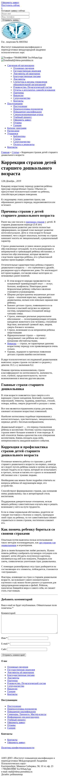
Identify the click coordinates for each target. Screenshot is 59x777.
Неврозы (11, 343)
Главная (5, 152)
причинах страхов (35, 222)
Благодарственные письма (27, 76)
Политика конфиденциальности (17, 747)
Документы (19, 79)
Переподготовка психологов (28, 109)
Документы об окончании (26, 73)
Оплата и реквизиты (23, 144)
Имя (4, 638)
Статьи (17, 139)
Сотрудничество (21, 98)
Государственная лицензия (27, 71)
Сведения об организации (20, 65)
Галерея (17, 125)
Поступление (20, 106)
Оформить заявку (10, 2)
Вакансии (18, 95)
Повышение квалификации (27, 111)
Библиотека (19, 136)
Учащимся (12, 133)
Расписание (13, 131)
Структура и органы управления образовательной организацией (30, 83)
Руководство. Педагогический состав (32, 87)
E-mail (5, 643)
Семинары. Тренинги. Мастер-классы (26, 714)
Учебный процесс (22, 117)
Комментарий (8, 613)
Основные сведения (23, 68)
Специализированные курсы (28, 114)
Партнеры (18, 92)
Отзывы (17, 122)
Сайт (3, 649)
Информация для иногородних (23, 717)
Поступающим (15, 103)
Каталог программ (16, 128)
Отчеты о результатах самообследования (34, 90)
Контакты (18, 101)
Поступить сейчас (10, 5)
